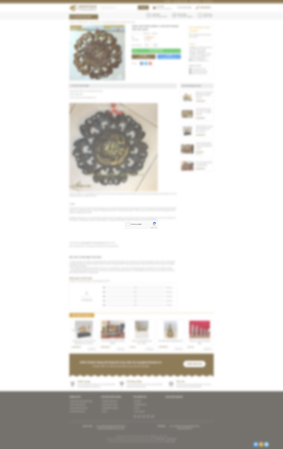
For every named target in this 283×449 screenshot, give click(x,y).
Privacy (152, 227)
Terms (155, 227)
